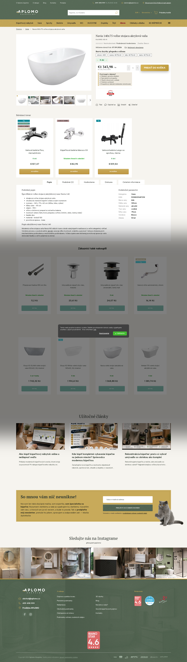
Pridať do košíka (154, 67)
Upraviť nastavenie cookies (68, 657)
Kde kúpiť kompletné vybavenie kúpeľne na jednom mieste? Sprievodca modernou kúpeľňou (93, 457)
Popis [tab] (49, 182)
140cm (134, 203)
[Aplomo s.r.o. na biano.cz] (93, 640)
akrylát (50, 231)
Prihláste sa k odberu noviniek (128, 508)
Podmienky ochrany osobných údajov (70, 617)
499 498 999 (28, 603)
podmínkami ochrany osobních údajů (135, 513)
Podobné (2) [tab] (68, 182)
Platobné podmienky (64, 601)
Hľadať (116, 12)
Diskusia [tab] (108, 182)
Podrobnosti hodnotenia (126, 43)
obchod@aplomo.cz (31, 599)
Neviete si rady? (102, 605)
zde (95, 330)
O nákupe (36, 3)
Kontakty (53, 3)
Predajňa (63, 3)
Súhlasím (121, 333)
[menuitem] (24, 23)
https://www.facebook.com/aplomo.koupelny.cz (24, 614)
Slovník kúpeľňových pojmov (106, 609)
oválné (134, 209)
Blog (44, 3)
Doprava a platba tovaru (66, 597)
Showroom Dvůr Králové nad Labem (158, 3)
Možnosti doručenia (135, 47)
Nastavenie (104, 333)
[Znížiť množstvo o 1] (128, 67)
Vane (133, 194)
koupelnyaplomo (30, 614)
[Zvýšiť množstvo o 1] (137, 67)
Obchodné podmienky (65, 609)
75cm (133, 212)
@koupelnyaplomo (93, 543)
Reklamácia (61, 605)
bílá (132, 200)
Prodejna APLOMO (30, 608)
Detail (34, 308)
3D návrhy (99, 597)
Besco (134, 215)
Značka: (143, 43)
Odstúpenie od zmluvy (65, 613)
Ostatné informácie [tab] (131, 182)
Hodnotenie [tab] (89, 182)
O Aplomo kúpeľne (22, 3)
